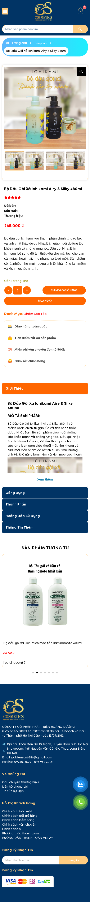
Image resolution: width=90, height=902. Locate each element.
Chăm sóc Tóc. (35, 314)
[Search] (80, 29)
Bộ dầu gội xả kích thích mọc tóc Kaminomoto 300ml (42, 643)
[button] (5, 11)
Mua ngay (45, 300)
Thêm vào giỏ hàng (64, 290)
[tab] (45, 388)
